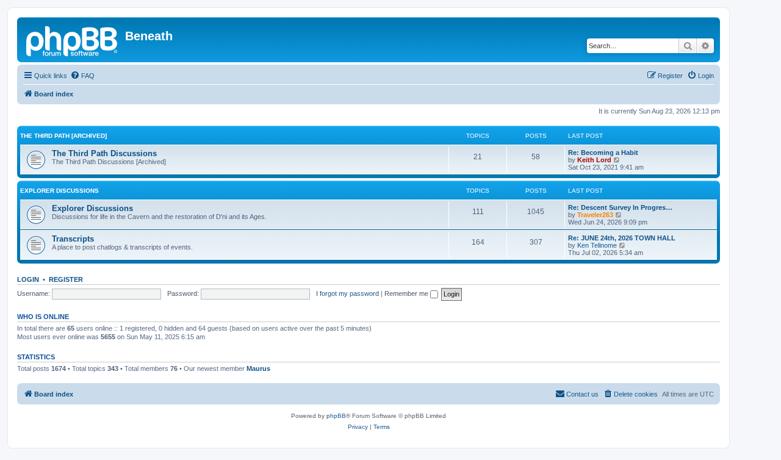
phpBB (336, 415)
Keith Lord (594, 160)
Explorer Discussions (59, 190)
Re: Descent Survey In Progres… (620, 207)
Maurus (258, 368)
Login (28, 279)
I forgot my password (347, 293)
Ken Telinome (597, 245)
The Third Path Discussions (104, 153)
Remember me (407, 293)
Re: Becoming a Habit (603, 152)
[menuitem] (82, 75)
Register (66, 279)
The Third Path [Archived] (63, 135)
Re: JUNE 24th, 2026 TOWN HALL (621, 238)
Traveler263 (595, 214)
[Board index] (72, 39)
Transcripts (73, 238)
